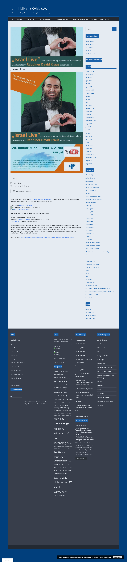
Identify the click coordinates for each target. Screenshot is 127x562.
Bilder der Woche (91, 190)
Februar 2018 (90, 142)
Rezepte (100, 385)
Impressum (14, 356)
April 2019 (89, 102)
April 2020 (89, 87)
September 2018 (91, 121)
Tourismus (89, 279)
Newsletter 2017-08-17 (93, 264)
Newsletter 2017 (91, 261)
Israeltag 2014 (90, 215)
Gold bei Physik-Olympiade (84, 389)
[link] (40, 199)
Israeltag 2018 (90, 227)
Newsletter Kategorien (92, 267)
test (87, 276)
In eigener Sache (91, 202)
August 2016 (89, 164)
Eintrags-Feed (90, 312)
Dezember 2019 (90, 93)
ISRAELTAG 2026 (90, 44)
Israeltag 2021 (90, 236)
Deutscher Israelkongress (93, 196)
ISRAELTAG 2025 (90, 41)
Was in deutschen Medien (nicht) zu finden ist (100, 292)
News (87, 255)
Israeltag (30, 19)
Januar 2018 (89, 145)
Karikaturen (89, 239)
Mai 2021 (88, 84)
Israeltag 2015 (90, 218)
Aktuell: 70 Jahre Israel (92, 175)
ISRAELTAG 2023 (90, 50)
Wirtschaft (89, 298)
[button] (23, 19)
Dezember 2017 (90, 148)
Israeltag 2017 (90, 224)
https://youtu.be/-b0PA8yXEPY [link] (22, 209)
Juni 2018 (88, 130)
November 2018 (90, 114)
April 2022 (89, 81)
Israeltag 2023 (90, 47)
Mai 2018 (88, 133)
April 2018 (89, 136)
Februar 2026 (90, 71)
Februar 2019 (90, 108)
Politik (87, 270)
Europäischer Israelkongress (94, 199)
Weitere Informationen (105, 557)
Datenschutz (15, 352)
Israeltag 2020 (90, 233)
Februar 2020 (90, 90)
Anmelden (89, 309)
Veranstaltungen (45, 19)
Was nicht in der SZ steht (93, 295)
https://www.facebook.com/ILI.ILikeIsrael (36, 404)
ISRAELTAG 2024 (90, 53)
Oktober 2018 (90, 118)
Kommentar (79, 401)
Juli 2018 (88, 127)
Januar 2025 (89, 74)
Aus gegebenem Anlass (93, 187)
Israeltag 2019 (90, 230)
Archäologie (89, 181)
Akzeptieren (117, 557)
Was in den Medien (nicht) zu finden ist (98, 289)
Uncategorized (90, 282)
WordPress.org (90, 318)
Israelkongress (62, 19)
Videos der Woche (91, 285)
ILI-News (19, 19)
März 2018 (89, 139)
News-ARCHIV (104, 19)
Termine (78, 366)
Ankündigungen (90, 178)
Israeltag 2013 (90, 212)
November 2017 (90, 151)
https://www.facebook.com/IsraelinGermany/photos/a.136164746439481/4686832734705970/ (46, 237)
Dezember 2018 (90, 111)
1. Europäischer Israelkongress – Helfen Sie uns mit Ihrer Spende (84, 382)
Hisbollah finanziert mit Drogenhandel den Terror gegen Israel (83, 407)
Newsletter (89, 258)
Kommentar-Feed (91, 315)
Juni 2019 (88, 96)
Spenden (94, 19)
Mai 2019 (88, 99)
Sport (87, 273)
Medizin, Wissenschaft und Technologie (98, 252)
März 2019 (89, 105)
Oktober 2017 (90, 154)
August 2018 (89, 124)
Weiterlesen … (81, 458)
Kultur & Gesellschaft (92, 249)
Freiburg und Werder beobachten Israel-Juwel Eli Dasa (84, 395)
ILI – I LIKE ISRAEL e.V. (29, 8)
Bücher (88, 193)
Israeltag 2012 (90, 209)
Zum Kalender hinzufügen (24, 191)
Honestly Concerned (80, 19)
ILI (12, 19)
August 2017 (89, 161)
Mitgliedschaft (15, 340)
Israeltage (100, 360)
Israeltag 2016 (90, 221)
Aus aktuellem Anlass (92, 184)
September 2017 (91, 157)
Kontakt (13, 348)
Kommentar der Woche (93, 242)
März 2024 (89, 78)
